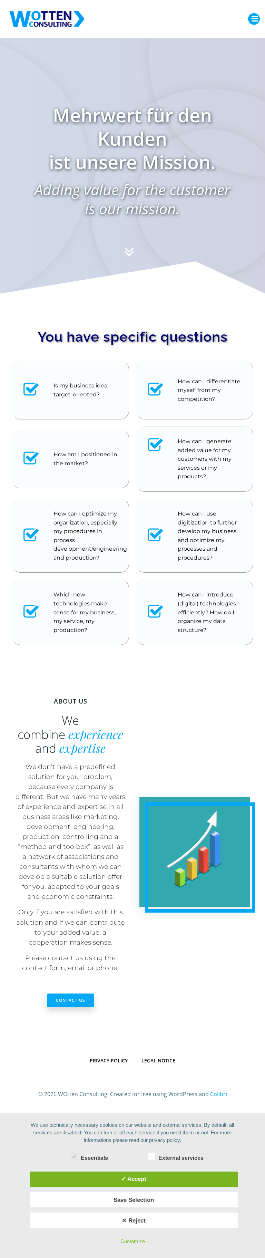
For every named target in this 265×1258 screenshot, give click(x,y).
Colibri (218, 1094)
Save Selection (134, 1200)
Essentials (94, 1158)
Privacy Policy (109, 1060)
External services (181, 1158)
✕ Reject (134, 1220)
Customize (132, 1241)
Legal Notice (158, 1060)
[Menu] (254, 19)
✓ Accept (133, 1179)
